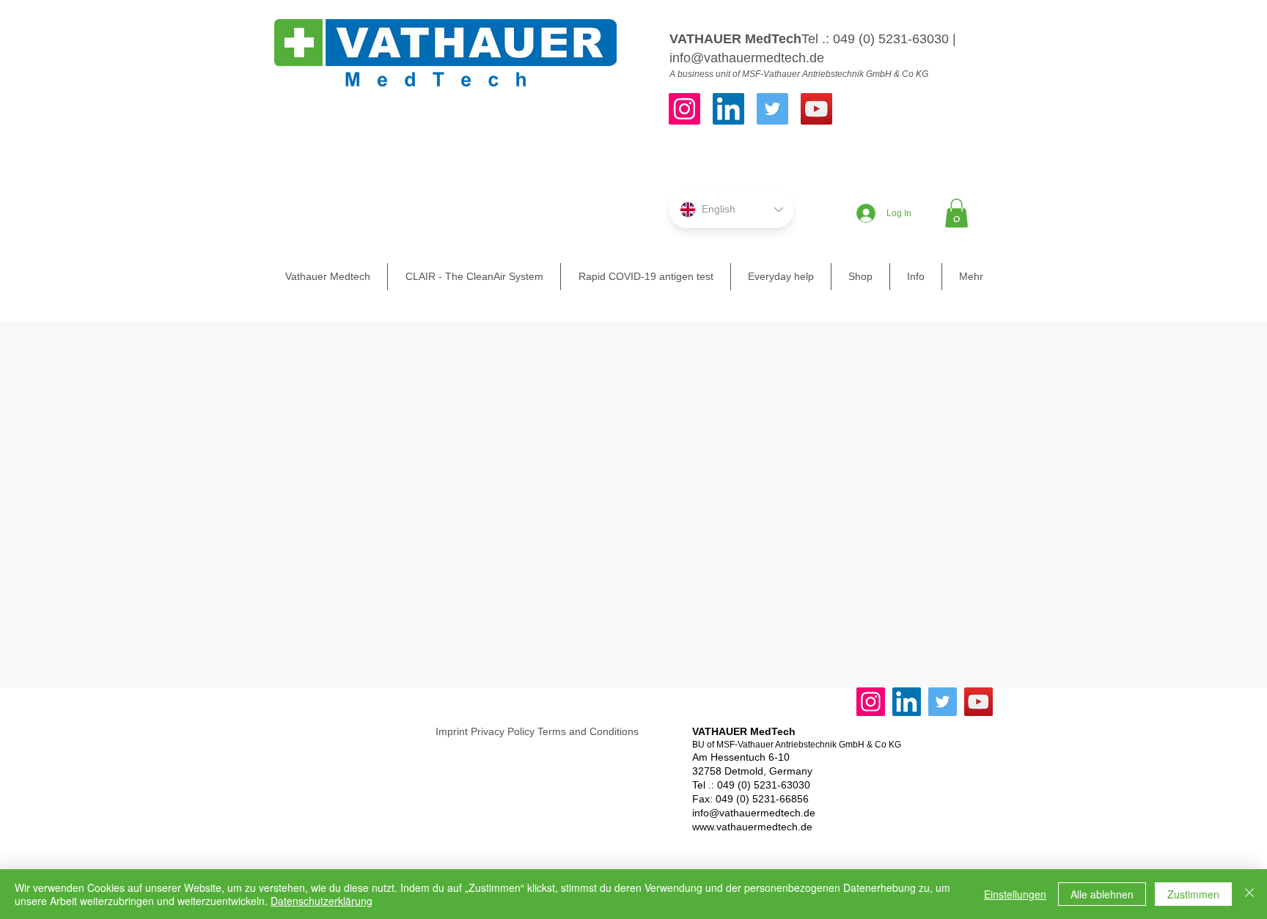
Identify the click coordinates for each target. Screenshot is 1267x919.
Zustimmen (1193, 894)
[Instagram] (684, 109)
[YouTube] (816, 109)
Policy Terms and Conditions (573, 731)
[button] (956, 213)
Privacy (487, 731)
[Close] (1249, 894)
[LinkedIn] (728, 109)
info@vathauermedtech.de (746, 58)
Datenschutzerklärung (321, 900)
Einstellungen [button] (1015, 894)
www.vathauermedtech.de (752, 827)
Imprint (452, 731)
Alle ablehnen (1102, 894)
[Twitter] (772, 109)
